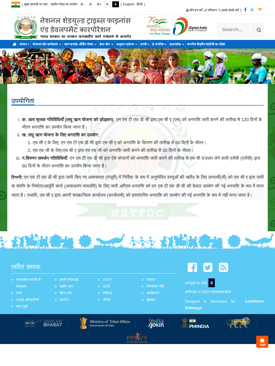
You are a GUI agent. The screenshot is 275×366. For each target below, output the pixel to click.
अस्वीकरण (152, 293)
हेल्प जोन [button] (105, 44)
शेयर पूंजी (22, 306)
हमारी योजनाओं (69, 280)
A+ (99, 4)
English (128, 4)
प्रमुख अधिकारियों (27, 300)
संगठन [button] (23, 44)
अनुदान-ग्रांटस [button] (125, 44)
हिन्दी (140, 4)
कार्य (18, 293)
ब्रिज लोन (66, 293)
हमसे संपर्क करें (230, 10)
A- (82, 4)
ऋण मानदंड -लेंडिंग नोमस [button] (79, 44)
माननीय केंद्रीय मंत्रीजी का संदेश (206, 44)
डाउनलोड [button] (175, 44)
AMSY (65, 300)
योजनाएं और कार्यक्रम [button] (45, 44)
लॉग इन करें (196, 10)
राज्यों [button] (143, 44)
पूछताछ (150, 300)
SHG (106, 286)
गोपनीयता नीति (155, 286)
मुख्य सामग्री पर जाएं (35, 4)
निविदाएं (107, 293)
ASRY (108, 280)
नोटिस (107, 300)
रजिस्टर (212, 10)
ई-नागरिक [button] (158, 44)
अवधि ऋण (66, 286)
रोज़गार (150, 280)
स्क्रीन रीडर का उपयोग (63, 4)
